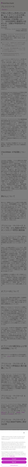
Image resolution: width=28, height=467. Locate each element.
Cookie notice (12, 456)
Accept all (14, 458)
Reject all (14, 462)
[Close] (24, 432)
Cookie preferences (14, 465)
